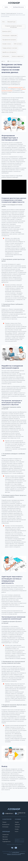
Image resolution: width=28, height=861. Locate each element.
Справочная (5, 834)
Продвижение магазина (9, 39)
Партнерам (5, 839)
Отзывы (17, 829)
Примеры (17, 826)
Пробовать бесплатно (18, 7)
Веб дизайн (5, 56)
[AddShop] (14, 3)
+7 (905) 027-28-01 (22, 813)
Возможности (5, 824)
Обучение (5, 836)
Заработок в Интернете (9, 52)
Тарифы (17, 822)
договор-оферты (15, 852)
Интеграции (5, 826)
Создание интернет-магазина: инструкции (13, 26)
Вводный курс (11, 21)
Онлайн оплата (6, 44)
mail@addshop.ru (9, 813)
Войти (6, 7)
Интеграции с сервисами (9, 35)
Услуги (16, 831)
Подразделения (6, 841)
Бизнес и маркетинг (17, 56)
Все (3, 21)
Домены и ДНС (6, 31)
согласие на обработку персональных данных (16, 854)
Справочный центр (11, 13)
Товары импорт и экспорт (9, 48)
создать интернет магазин (15, 87)
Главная (3, 13)
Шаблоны (17, 824)
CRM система (17, 44)
